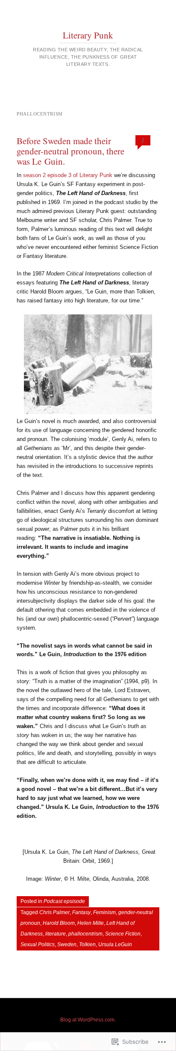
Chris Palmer (54, 912)
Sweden (66, 944)
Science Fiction (123, 934)
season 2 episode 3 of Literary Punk (67, 175)
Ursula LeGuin (115, 944)
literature (55, 934)
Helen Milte (90, 923)
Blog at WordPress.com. (88, 1020)
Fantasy (81, 912)
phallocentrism (85, 934)
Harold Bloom (59, 923)
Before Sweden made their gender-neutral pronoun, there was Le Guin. (70, 151)
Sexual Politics (38, 944)
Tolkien (87, 944)
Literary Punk (88, 35)
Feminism (104, 912)
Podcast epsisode (64, 901)
